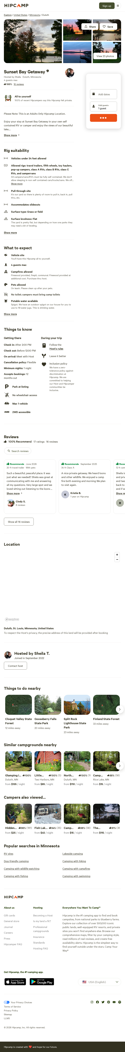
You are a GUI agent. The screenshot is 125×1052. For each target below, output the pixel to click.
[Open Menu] (118, 6)
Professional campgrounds (41, 929)
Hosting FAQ (40, 948)
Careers (8, 932)
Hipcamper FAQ (13, 944)
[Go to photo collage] (33, 41)
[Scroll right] (120, 709)
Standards (39, 942)
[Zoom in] (117, 554)
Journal (8, 927)
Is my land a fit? (42, 921)
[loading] (103, 118)
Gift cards (9, 915)
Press (7, 938)
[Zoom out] (117, 559)
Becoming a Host (43, 915)
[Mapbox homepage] (12, 619)
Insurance (38, 937)
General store (11, 921)
